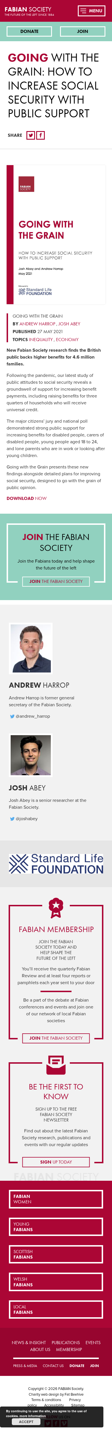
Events (93, 1342)
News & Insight (29, 1342)
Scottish (23, 1254)
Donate (29, 31)
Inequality (41, 340)
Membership (69, 1349)
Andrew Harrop (37, 324)
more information (33, 1416)
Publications (66, 1342)
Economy (67, 340)
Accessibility (54, 1405)
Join (82, 31)
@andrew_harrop (33, 716)
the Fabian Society (56, 542)
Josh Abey (69, 324)
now (27, 498)
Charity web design (44, 1394)
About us (40, 1349)
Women (22, 1199)
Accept (26, 1421)
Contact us (53, 1366)
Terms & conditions (46, 1400)
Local (23, 1309)
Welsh (23, 1281)
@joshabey (27, 819)
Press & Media (25, 1366)
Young (23, 1227)
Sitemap (77, 1405)
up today (56, 1162)
